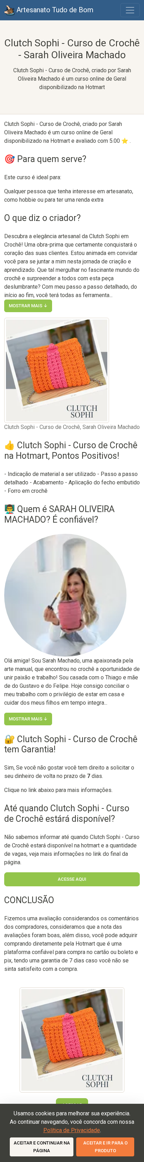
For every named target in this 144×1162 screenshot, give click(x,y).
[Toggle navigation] (130, 10)
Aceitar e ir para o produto (105, 1146)
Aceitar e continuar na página (42, 1146)
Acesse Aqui (72, 879)
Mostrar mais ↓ (28, 305)
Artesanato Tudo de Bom (54, 10)
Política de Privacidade (71, 1130)
